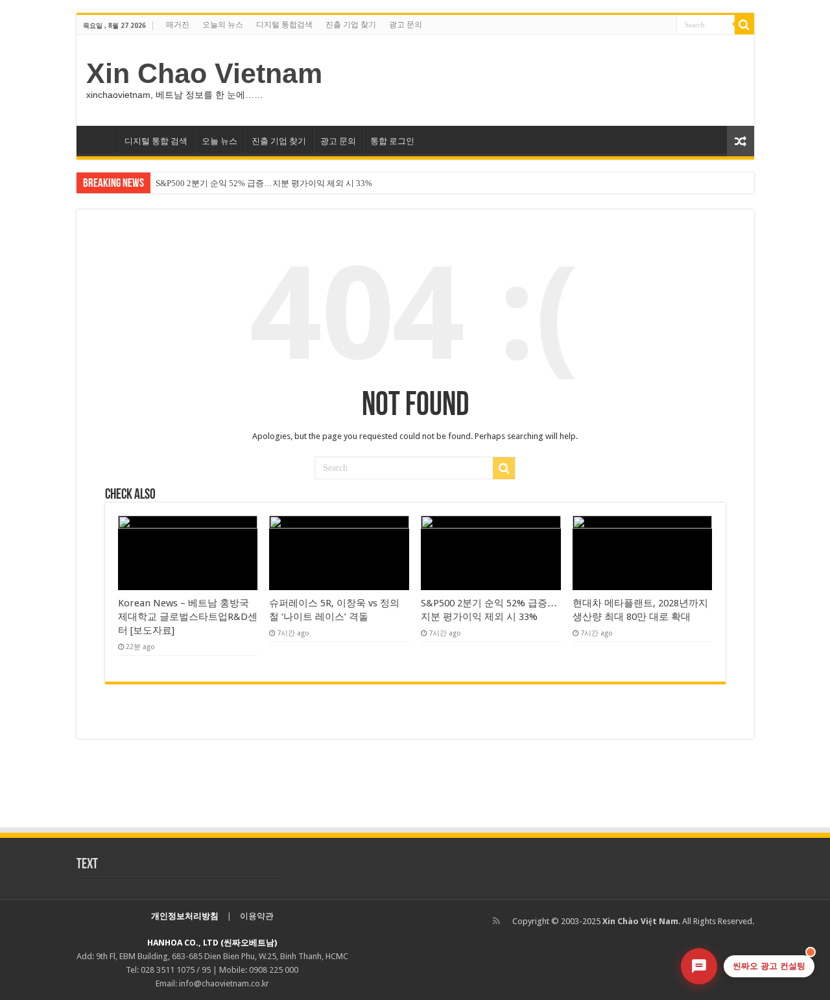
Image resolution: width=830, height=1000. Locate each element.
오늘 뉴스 (219, 141)
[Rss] (496, 921)
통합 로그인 (392, 141)
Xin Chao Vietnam (204, 73)
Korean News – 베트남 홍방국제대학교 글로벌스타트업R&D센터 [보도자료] (187, 616)
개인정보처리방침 (185, 916)
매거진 (177, 24)
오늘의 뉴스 (222, 24)
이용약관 (257, 916)
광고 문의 (405, 24)
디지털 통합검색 (284, 24)
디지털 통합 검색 (155, 141)
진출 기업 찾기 (351, 24)
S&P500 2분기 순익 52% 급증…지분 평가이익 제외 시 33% (264, 183)
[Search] (744, 24)
